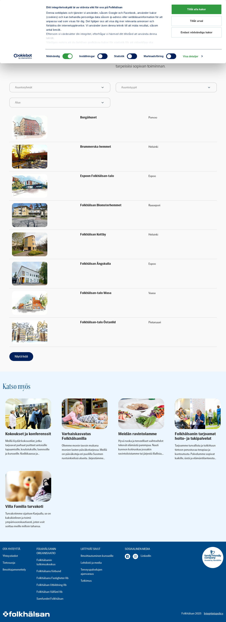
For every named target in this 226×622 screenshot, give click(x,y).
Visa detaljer (190, 56)
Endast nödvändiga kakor (196, 32)
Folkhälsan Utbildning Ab (52, 585)
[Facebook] (127, 556)
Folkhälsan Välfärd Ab (50, 591)
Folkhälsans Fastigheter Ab (53, 578)
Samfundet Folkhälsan (50, 598)
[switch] (102, 56)
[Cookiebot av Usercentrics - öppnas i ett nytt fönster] (22, 56)
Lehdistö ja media (91, 562)
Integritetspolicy (213, 613)
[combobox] (60, 87)
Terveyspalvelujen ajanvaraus (91, 571)
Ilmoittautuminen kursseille (97, 555)
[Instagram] (135, 556)
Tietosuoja (9, 562)
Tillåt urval (196, 20)
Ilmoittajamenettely (14, 569)
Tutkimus (86, 580)
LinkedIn (146, 555)
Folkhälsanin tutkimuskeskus (46, 562)
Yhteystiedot (10, 555)
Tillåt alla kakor (196, 9)
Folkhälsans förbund (49, 571)
